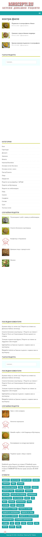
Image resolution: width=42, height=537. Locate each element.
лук (33, 498)
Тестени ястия (6, 208)
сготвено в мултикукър (24, 519)
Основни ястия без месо (10, 166)
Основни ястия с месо (9, 169)
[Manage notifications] (5, 532)
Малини (36, 480)
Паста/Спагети (7, 172)
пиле (12, 505)
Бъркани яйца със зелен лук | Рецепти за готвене (18, 326)
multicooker (15, 480)
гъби (20, 487)
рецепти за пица (27, 512)
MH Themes (32, 535)
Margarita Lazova (7, 350)
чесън (5, 527)
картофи (6, 494)
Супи (3, 204)
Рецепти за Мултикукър (9, 185)
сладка (5, 523)
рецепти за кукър (25, 509)
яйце (18, 527)
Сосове (4, 201)
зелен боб (19, 491)
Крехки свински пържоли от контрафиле (26, 43)
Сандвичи (5, 198)
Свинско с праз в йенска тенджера (23, 33)
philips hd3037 (26, 480)
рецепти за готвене (10, 509)
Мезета (4, 159)
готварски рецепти (9, 487)
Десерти (4, 153)
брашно (20, 483)
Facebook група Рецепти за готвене (13, 464)
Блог (3, 146)
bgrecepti (6, 480)
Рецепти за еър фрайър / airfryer (12, 182)
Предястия (5, 179)
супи (23, 523)
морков (11, 501)
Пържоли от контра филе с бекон (23, 23)
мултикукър (21, 501)
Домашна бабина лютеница (11, 328)
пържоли (20, 505)
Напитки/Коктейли (8, 162)
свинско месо (8, 519)
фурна (30, 523)
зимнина (29, 491)
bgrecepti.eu (25, 25)
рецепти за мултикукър (11, 512)
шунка (12, 527)
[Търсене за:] (21, 62)
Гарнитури (5, 150)
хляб (36, 523)
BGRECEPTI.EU (13, 469)
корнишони (32, 494)
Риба (3, 192)
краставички (18, 498)
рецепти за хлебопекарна (29, 516)
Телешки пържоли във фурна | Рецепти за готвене (18, 339)
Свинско (6, 483)
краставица (7, 498)
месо (4, 501)
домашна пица (8, 491)
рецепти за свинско (10, 516)
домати (35, 487)
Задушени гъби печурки (9, 341)
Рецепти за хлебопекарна (10, 188)
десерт (27, 487)
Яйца (13, 483)
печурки (5, 505)
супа (17, 523)
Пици (3, 175)
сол (12, 523)
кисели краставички (18, 494)
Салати (4, 195)
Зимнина (5, 156)
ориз (29, 501)
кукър (27, 498)
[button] (39, 13)
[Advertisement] (19, 103)
